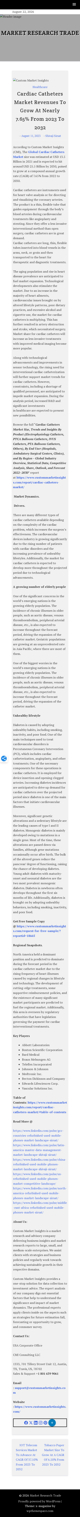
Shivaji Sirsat (53, 136)
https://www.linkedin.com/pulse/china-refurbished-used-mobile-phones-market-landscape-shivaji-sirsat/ (39, 1164)
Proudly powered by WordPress (39, 1501)
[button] (74, 4)
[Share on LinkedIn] (36, 1423)
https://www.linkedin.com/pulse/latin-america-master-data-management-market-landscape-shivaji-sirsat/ (39, 1150)
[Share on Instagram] (40, 1423)
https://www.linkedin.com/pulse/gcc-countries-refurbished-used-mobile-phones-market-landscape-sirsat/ (38, 1135)
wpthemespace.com (40, 1511)
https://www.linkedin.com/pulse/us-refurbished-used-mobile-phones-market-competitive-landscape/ (37, 1179)
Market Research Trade (40, 33)
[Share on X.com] (31, 1423)
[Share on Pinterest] (45, 1423)
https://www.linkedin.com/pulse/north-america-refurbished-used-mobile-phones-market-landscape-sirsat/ (40, 1193)
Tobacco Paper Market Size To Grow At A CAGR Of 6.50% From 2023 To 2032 (53, 1454)
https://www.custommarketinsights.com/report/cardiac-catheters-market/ (39, 482)
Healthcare (40, 87)
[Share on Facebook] (26, 1423)
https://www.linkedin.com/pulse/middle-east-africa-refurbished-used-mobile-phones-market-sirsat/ (40, 1207)
